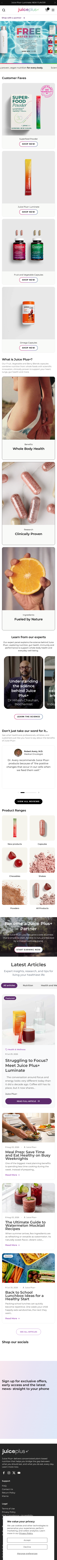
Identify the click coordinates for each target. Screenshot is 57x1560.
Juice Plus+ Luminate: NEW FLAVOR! (28, 3)
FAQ (4, 1486)
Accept (27, 1540)
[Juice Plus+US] (28, 10)
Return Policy (8, 1492)
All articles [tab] (9, 985)
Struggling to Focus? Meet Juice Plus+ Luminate (26, 1065)
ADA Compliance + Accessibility (17, 1515)
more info (23, 52)
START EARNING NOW (28, 949)
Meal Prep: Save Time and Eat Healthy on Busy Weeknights (28, 1155)
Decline (27, 1547)
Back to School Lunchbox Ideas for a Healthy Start (24, 1295)
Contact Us (7, 1489)
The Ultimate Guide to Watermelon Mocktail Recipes (25, 1225)
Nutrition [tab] (28, 985)
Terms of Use (8, 1508)
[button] (3, 10)
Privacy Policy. (26, 1533)
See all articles (28, 1332)
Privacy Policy (9, 1512)
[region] (28, 767)
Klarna (5, 1496)
